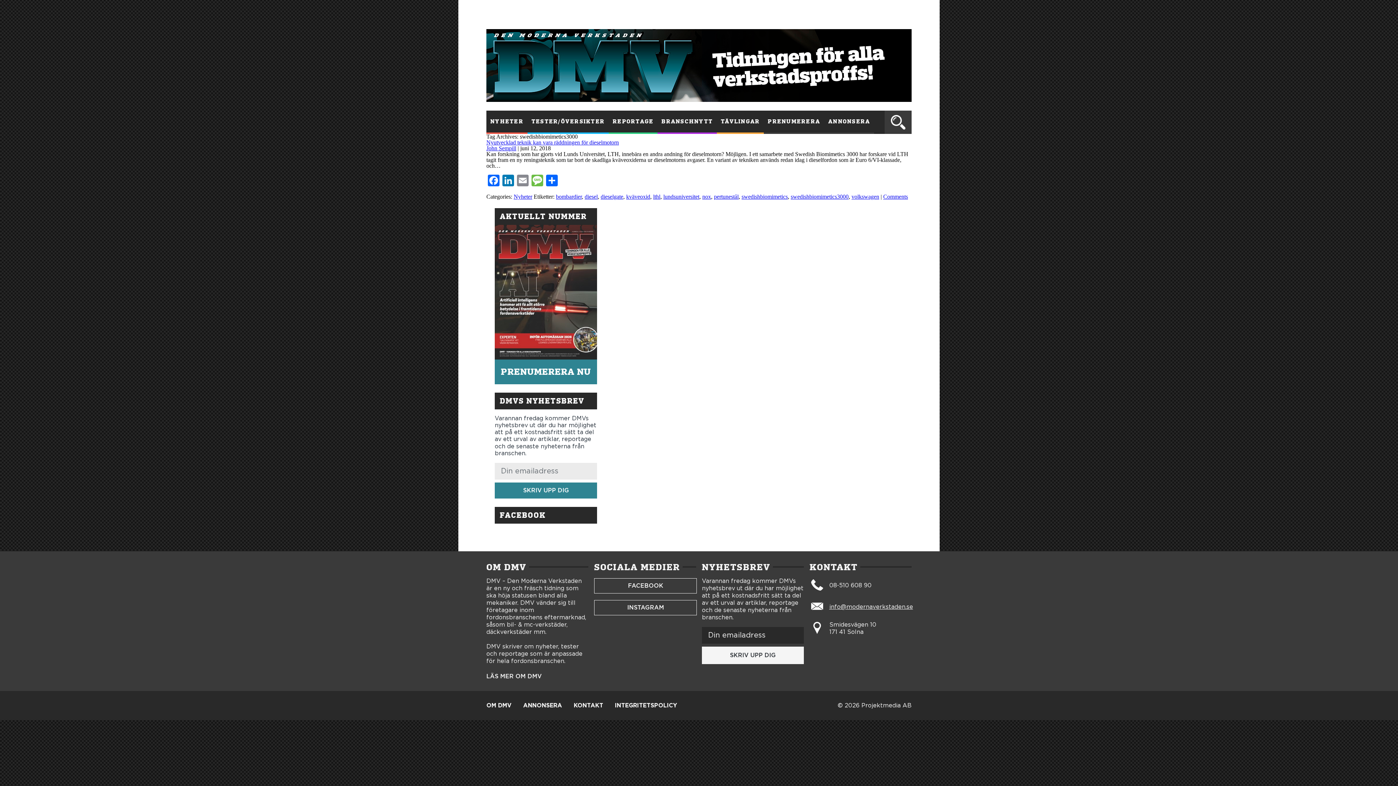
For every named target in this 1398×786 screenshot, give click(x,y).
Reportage (633, 121)
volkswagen (865, 197)
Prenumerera (794, 121)
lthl (656, 197)
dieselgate (612, 197)
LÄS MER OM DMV (514, 676)
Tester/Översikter (568, 121)
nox (706, 197)
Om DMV (499, 705)
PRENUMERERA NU (546, 371)
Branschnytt (687, 121)
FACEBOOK (645, 585)
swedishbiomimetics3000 (820, 197)
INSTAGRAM (645, 607)
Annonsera (849, 121)
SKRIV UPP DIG (546, 490)
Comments (895, 197)
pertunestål (726, 197)
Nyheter (507, 121)
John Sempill (501, 148)
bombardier (569, 197)
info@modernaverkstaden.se (871, 607)
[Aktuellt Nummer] (546, 292)
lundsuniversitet (681, 197)
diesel (591, 197)
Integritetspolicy (646, 705)
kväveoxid (638, 197)
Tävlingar (740, 121)
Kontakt (588, 705)
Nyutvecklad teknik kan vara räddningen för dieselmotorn (552, 142)
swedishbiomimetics (765, 197)
